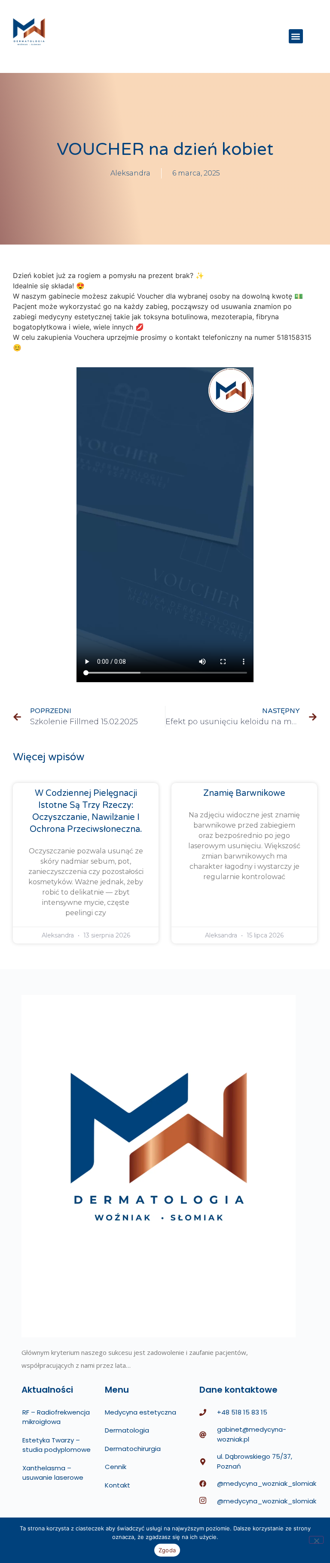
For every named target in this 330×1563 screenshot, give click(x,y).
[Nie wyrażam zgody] (316, 1540)
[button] (296, 36)
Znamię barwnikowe (244, 793)
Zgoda (167, 1550)
